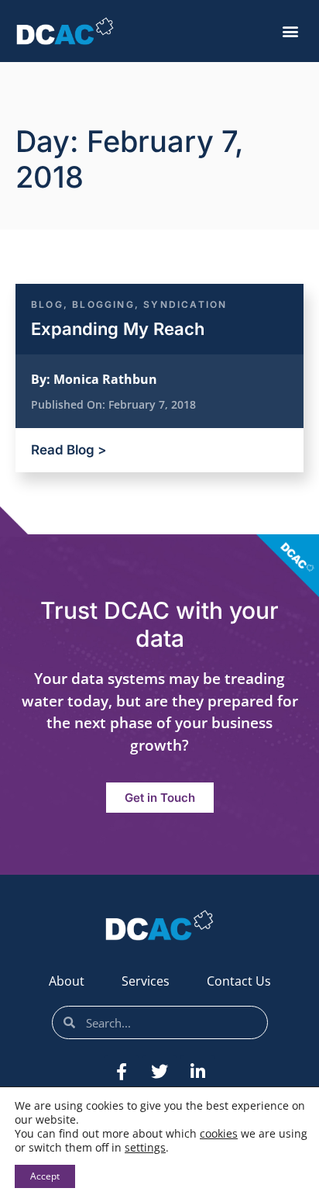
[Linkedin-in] (197, 1072)
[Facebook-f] (122, 1072)
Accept (45, 1176)
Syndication (185, 304)
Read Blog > (68, 450)
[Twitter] (159, 1072)
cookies (219, 1133)
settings (145, 1148)
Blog (47, 304)
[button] (290, 31)
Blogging (103, 304)
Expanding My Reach (117, 329)
